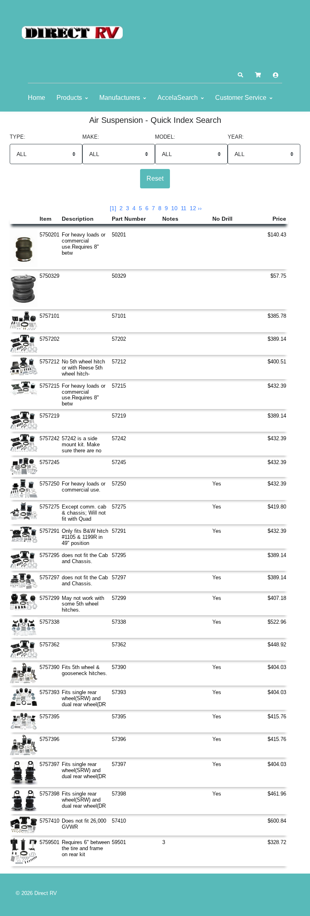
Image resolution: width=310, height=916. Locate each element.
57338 (119, 622)
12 (193, 208)
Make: (90, 137)
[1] (113, 208)
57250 (119, 484)
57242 (119, 438)
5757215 (49, 386)
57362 (119, 645)
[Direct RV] (72, 33)
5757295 (49, 555)
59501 (119, 842)
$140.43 (277, 235)
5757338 (49, 622)
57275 (119, 507)
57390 (119, 667)
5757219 (49, 416)
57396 (119, 739)
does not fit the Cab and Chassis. (85, 558)
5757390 (49, 667)
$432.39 (277, 386)
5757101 (49, 316)
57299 (119, 598)
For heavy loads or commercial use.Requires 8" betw (83, 244)
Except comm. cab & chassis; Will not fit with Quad (84, 513)
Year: (236, 137)
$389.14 (277, 339)
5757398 (49, 794)
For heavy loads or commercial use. (83, 487)
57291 (119, 531)
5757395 (49, 716)
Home (36, 97)
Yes (216, 484)
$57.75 (278, 276)
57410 (119, 821)
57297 (119, 577)
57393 (119, 692)
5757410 (49, 821)
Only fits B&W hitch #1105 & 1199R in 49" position (85, 537)
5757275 (49, 507)
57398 (119, 794)
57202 (119, 339)
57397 (119, 764)
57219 (119, 416)
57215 (119, 386)
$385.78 (277, 316)
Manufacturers (119, 97)
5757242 (49, 438)
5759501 (49, 842)
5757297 (49, 577)
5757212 (49, 362)
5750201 (49, 235)
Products (69, 97)
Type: (17, 137)
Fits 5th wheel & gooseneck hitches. (84, 670)
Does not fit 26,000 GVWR (84, 824)
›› (200, 208)
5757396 (49, 739)
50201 (119, 235)
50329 (119, 276)
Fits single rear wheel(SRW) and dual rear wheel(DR (84, 698)
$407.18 (277, 598)
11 (183, 208)
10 (174, 208)
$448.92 (277, 645)
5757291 (49, 531)
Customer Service (240, 97)
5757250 (49, 484)
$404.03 (277, 667)
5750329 (49, 276)
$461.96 (277, 794)
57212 (119, 362)
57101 (119, 316)
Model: (165, 137)
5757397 (49, 764)
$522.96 (277, 622)
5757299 (49, 598)
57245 (119, 462)
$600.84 (277, 821)
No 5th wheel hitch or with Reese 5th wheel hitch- (83, 368)
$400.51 (277, 362)
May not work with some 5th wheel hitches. (83, 604)
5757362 (49, 645)
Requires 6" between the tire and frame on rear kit (86, 848)
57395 (119, 716)
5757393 (49, 692)
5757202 (49, 339)
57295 (119, 555)
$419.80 (277, 507)
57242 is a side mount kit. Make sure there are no (81, 444)
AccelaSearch (177, 97)
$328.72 (277, 842)
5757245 (49, 462)
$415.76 (277, 716)
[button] (240, 75)
